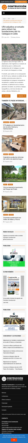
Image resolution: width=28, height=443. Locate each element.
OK (14, 440)
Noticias (18, 37)
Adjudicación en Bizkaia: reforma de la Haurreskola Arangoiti (13, 352)
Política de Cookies (15, 414)
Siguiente (21, 96)
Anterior (7, 96)
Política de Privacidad (6, 414)
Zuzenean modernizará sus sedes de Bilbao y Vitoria (12, 218)
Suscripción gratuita (7, 406)
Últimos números (6, 399)
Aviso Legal (23, 414)
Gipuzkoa (6, 122)
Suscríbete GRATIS (21, 1)
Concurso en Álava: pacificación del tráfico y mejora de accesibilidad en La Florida (13, 346)
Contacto (4, 410)
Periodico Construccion (9, 237)
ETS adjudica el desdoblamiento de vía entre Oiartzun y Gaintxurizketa (13, 127)
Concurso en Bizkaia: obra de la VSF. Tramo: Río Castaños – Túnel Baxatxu (12, 368)
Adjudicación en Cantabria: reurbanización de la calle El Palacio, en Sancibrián (14, 341)
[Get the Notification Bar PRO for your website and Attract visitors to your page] (2, 2)
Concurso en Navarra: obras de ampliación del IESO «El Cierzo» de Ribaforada (12, 357)
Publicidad (4, 403)
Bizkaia (14, 37)
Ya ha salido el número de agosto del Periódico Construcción (12, 299)
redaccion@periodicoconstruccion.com (12, 427)
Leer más (5, 302)
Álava (5, 184)
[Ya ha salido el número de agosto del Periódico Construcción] (13, 286)
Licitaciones (5, 396)
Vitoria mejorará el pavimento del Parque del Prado (13, 188)
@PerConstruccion (8, 239)
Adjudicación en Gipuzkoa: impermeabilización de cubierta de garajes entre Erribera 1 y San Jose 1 (12, 363)
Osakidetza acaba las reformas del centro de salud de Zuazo (13, 158)
